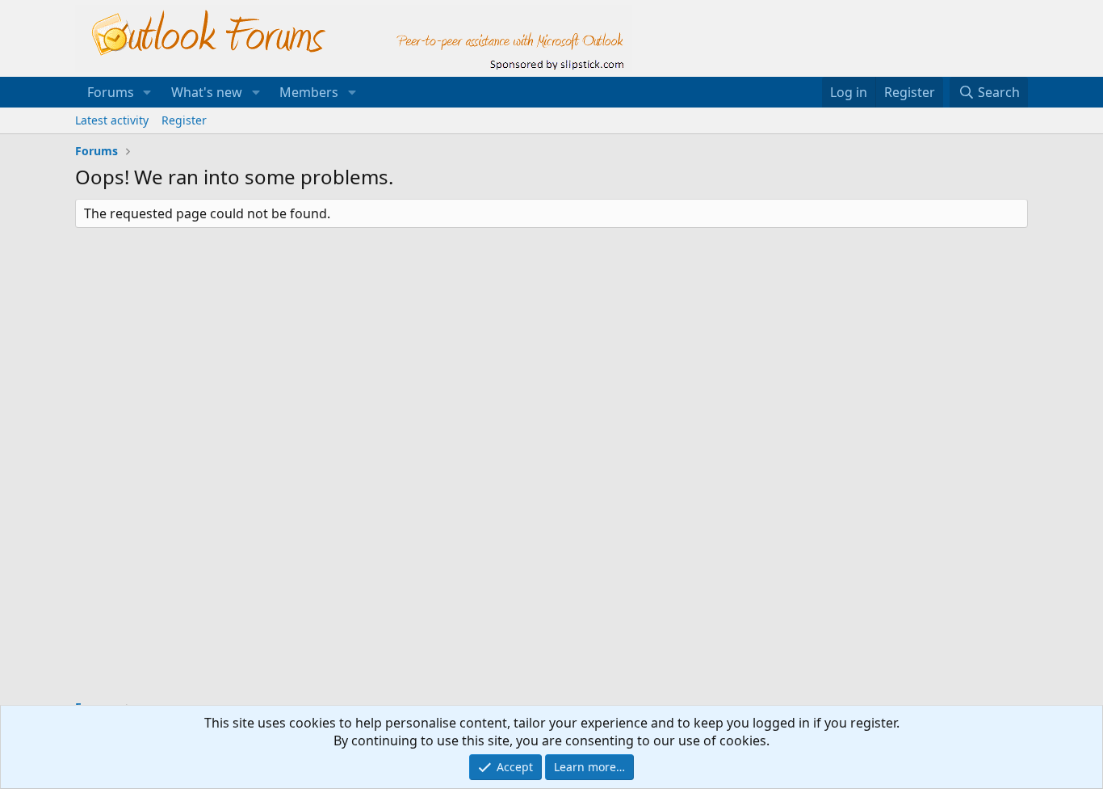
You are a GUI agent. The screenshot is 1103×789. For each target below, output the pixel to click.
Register (184, 120)
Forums (110, 92)
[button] (147, 92)
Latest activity (112, 120)
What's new (206, 92)
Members (308, 92)
